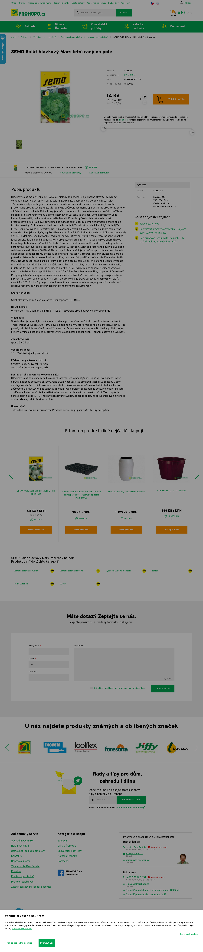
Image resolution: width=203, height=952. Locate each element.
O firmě (21, 3)
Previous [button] (11, 475)
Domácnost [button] (177, 26)
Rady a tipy (113, 3)
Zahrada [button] (29, 26)
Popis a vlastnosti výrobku (38, 172)
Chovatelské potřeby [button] (99, 26)
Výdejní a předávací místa (39, 3)
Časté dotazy (78, 3)
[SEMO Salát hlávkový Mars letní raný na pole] (19, 144)
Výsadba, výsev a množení (44, 37)
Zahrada (24, 37)
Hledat (124, 12)
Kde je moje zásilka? (96, 3)
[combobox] (95, 12)
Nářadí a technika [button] (138, 26)
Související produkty (70, 172)
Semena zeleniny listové (98, 37)
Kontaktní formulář (99, 172)
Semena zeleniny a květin (71, 37)
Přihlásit (188, 3)
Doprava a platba (61, 3)
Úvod (13, 3)
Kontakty (125, 3)
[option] (36, 494)
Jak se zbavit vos (149, 223)
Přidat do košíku (176, 99)
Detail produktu (36, 530)
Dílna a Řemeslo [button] (61, 26)
